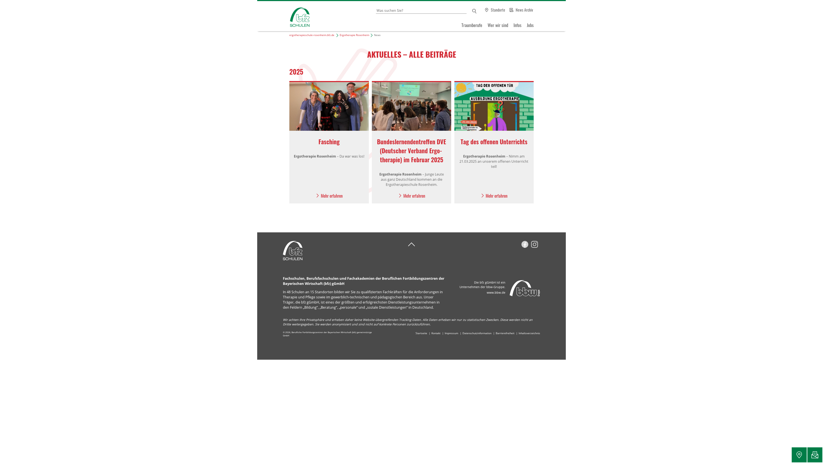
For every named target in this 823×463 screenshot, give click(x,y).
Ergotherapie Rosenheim (354, 35)
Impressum (451, 333)
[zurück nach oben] (411, 244)
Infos (517, 25)
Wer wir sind (498, 25)
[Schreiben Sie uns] (814, 454)
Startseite (421, 333)
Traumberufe (471, 25)
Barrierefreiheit (505, 333)
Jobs (530, 25)
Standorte (498, 10)
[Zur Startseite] (283, 16)
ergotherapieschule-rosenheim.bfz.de (311, 35)
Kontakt (435, 333)
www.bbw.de (496, 292)
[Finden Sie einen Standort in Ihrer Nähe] (799, 454)
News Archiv (524, 10)
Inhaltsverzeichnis (529, 333)
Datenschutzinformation (477, 333)
